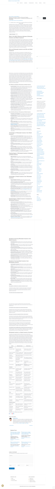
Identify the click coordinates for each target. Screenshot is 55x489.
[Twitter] (10, 413)
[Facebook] (9, 413)
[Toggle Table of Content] (16, 34)
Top (37, 185)
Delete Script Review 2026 (40, 87)
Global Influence (39, 145)
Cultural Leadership (39, 140)
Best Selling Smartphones (40, 92)
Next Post (31, 425)
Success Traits (39, 182)
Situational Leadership (40, 173)
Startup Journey (39, 176)
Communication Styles (40, 136)
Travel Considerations (40, 186)
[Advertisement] (27, 8)
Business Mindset (39, 133)
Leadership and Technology (40, 153)
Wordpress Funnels (39, 190)
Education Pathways (39, 141)
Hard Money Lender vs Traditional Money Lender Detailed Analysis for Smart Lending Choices (14, 437)
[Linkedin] (13, 413)
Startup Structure (39, 180)
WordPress (38, 189)
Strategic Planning (39, 181)
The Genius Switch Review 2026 (41, 88)
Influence (38, 146)
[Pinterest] (12, 413)
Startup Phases (39, 177)
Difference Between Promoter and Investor (25, 445)
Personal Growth (39, 168)
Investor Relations (11, 20)
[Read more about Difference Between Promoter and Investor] (26, 442)
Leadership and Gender (40, 150)
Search (38, 16)
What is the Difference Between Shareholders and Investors (15, 445)
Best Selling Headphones (40, 95)
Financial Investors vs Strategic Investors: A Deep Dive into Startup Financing (26, 436)
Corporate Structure (39, 137)
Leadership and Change (40, 149)
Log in (37, 196)
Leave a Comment (23, 437)
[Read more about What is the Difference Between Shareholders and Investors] (15, 442)
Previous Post (11, 425)
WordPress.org (39, 200)
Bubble (38, 132)
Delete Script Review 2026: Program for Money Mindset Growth (40, 117)
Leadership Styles (39, 163)
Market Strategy (39, 164)
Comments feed (39, 199)
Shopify (38, 172)
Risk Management (39, 169)
